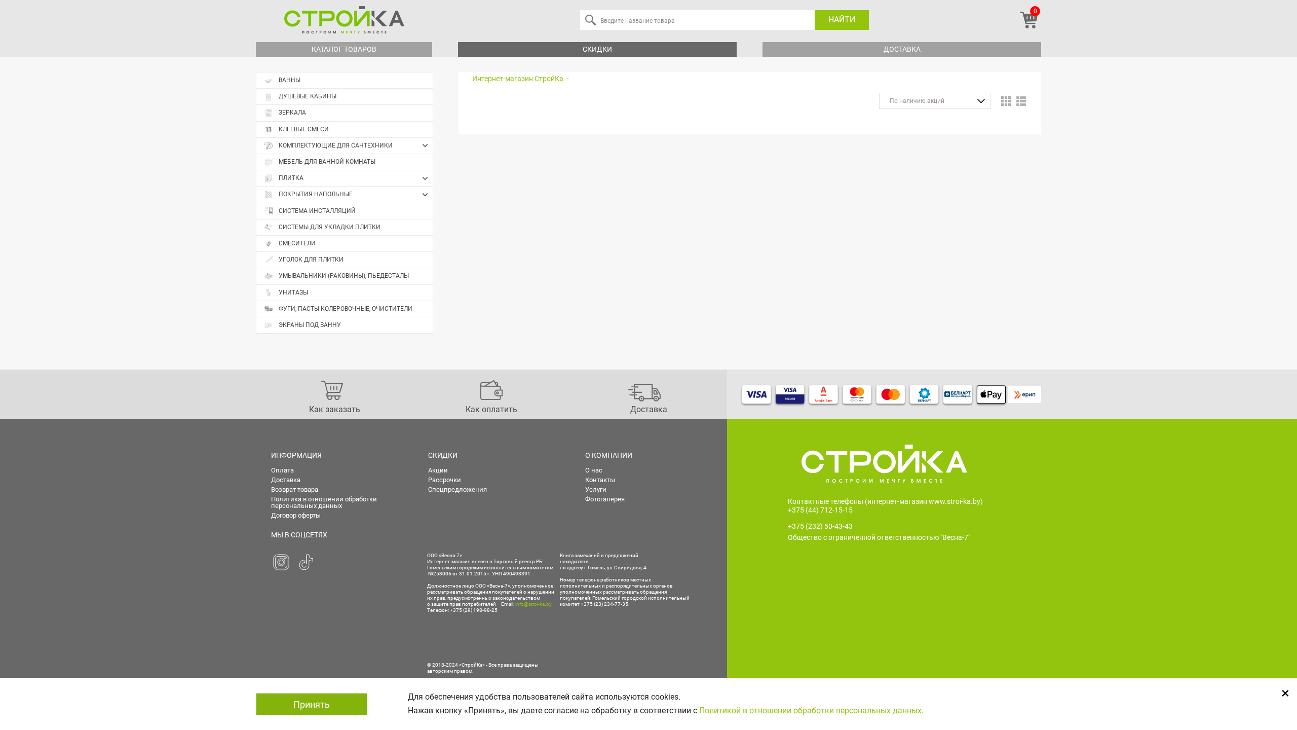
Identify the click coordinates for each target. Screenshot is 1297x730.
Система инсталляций (317, 210)
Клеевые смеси (304, 129)
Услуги (595, 489)
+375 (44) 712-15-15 (820, 510)
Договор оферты (296, 515)
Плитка (291, 177)
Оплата (282, 470)
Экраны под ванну (310, 324)
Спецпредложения (457, 489)
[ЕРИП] (1024, 394)
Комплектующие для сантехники (336, 145)
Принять (311, 704)
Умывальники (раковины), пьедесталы (344, 275)
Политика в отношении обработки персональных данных (324, 502)
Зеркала (292, 112)
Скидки (597, 49)
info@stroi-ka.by (533, 604)
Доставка (902, 49)
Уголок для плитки (311, 259)
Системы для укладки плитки (329, 227)
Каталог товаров (344, 49)
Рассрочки (444, 480)
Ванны (289, 80)
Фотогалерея (605, 499)
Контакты (600, 480)
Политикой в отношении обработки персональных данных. (811, 710)
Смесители (297, 243)
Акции (438, 470)
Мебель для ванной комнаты (327, 161)
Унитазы (293, 292)
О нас (593, 470)
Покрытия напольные (316, 194)
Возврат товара (294, 489)
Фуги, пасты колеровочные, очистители (345, 308)
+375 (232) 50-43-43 (820, 526)
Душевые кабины (307, 96)
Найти (841, 19)
